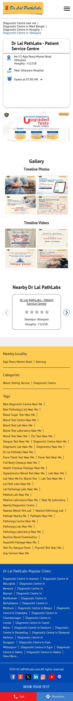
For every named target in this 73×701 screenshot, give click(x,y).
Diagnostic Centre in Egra (37, 647)
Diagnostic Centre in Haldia (44, 652)
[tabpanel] (36, 127)
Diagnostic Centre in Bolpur (35, 608)
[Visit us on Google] (20, 677)
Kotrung (41, 362)
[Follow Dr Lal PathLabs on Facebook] (13, 677)
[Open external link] (36, 690)
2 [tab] (43, 137)
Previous (6, 312)
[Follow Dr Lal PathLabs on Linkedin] (36, 677)
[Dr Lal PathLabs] (23, 9)
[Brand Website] (59, 677)
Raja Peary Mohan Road (17, 362)
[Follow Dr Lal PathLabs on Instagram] (44, 677)
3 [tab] (47, 137)
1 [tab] (39, 137)
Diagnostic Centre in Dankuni (32, 627)
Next (66, 312)
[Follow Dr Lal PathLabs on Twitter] (28, 677)
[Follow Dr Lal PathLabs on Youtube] (52, 677)
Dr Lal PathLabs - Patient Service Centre (36, 302)
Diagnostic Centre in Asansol (21, 578)
